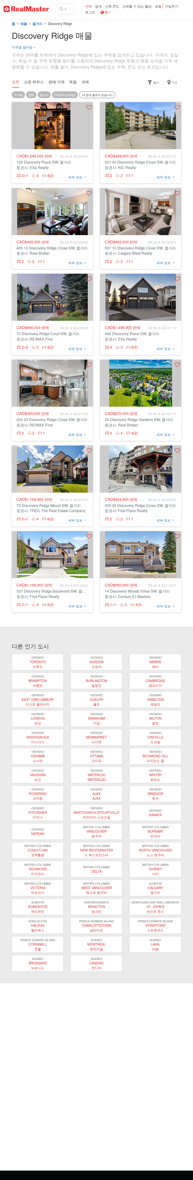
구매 (88, 6)
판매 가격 (56, 81)
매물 (23, 23)
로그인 (90, 12)
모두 (15, 81)
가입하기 (171, 6)
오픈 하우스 (34, 81)
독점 (73, 81)
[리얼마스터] (26, 9)
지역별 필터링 (23, 47)
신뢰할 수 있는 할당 (137, 6)
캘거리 (37, 23)
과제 (85, 81)
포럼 (158, 6)
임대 (98, 6)
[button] (89, 107)
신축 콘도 (112, 6)
